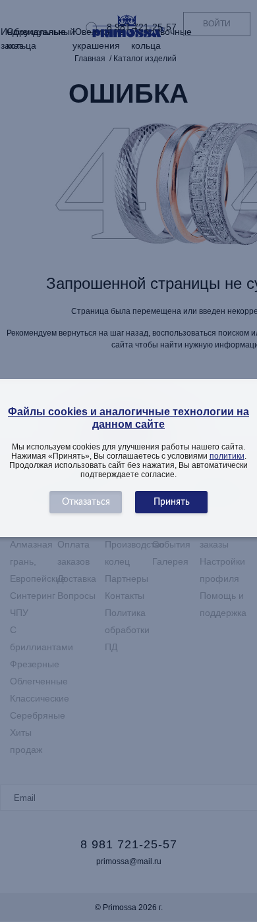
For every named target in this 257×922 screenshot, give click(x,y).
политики (227, 456)
